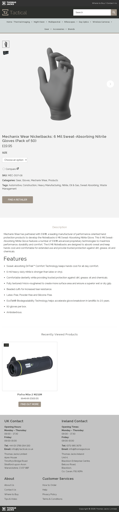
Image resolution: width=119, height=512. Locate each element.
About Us (9, 485)
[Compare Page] (17, 169)
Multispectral (54, 22)
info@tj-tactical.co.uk (22, 449)
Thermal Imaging (21, 22)
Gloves (26, 180)
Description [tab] (59, 227)
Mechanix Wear (39, 180)
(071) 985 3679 (73, 445)
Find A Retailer (17, 199)
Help (45, 489)
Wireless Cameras (101, 22)
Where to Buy (98, 3)
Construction (30, 185)
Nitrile (65, 185)
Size (4, 152)
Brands (71, 29)
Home (9, 22)
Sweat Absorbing (89, 185)
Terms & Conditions (52, 499)
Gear (46, 29)
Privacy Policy (50, 494)
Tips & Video (10, 499)
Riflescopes (69, 22)
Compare (10, 169)
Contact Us (112, 3)
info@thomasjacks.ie (79, 449)
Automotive (15, 185)
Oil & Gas (74, 185)
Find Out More (30, 404)
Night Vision (39, 22)
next (110, 84)
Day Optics (84, 22)
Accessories (58, 29)
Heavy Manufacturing (49, 185)
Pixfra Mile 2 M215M (29, 394)
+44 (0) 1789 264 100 (19, 445)
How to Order (49, 485)
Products (53, 180)
